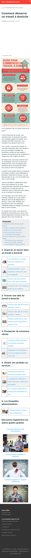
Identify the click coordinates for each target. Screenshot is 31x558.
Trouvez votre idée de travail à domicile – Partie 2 (18, 313)
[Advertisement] (15, 39)
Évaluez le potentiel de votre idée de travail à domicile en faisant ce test (17, 321)
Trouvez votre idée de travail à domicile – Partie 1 (18, 306)
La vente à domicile (7, 532)
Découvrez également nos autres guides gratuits (13, 237)
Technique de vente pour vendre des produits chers (17, 373)
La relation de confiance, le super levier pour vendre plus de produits (18, 381)
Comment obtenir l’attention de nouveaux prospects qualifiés (17, 343)
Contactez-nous (6, 512)
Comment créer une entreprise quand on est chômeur (18, 287)
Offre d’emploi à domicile (9, 535)
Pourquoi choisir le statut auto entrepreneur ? (18, 411)
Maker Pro (21, 549)
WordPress (24, 551)
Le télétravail (5, 527)
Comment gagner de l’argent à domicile (14, 244)
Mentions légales (6, 514)
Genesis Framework (10, 551)
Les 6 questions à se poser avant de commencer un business (17, 261)
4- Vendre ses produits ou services (12, 232)
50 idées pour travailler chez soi (10, 529)
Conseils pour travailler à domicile (13, 242)
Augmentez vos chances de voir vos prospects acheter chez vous (17, 353)
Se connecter (15, 553)
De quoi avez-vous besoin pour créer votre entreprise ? (17, 280)
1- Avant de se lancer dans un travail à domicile (13, 225)
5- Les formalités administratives (11, 234)
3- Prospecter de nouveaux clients (12, 230)
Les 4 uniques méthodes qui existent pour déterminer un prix (17, 391)
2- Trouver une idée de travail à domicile (13, 228)
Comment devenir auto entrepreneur (13, 240)
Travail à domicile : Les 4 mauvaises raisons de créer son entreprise (17, 271)
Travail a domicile (7, 524)
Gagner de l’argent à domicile (10, 521)
